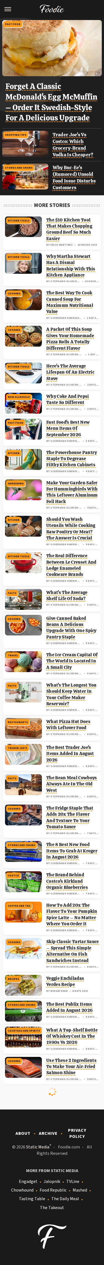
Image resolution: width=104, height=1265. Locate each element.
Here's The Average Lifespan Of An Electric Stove (70, 372)
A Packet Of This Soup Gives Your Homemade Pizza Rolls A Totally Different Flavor (70, 338)
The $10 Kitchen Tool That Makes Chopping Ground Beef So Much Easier (69, 229)
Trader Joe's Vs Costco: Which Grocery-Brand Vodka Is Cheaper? (73, 144)
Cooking (14, 293)
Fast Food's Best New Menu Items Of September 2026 (68, 428)
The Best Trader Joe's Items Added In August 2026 (70, 753)
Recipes (13, 979)
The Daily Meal (65, 1199)
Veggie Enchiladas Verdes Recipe (65, 981)
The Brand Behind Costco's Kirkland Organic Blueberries (67, 881)
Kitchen (13, 453)
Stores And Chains (18, 168)
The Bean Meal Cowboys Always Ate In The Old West (71, 784)
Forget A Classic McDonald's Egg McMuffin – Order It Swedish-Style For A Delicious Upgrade (51, 102)
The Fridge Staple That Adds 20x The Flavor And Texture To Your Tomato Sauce (69, 817)
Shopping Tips (15, 135)
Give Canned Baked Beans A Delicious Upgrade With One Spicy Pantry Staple (71, 627)
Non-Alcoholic (19, 397)
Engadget (28, 1181)
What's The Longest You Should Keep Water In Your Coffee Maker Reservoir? (71, 694)
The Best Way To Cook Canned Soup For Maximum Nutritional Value (69, 302)
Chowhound (22, 1190)
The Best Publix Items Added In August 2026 (69, 1007)
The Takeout (52, 1208)
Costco (13, 875)
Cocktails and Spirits (24, 1031)
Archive (48, 1133)
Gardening (16, 483)
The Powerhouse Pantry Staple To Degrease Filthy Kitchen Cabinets (71, 459)
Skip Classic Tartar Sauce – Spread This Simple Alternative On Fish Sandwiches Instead (72, 951)
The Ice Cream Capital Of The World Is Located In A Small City (72, 661)
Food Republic (53, 1190)
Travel (13, 655)
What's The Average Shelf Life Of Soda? (66, 595)
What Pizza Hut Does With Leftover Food (68, 725)
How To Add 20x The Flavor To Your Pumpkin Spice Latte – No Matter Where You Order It (71, 914)
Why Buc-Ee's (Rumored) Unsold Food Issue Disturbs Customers (74, 177)
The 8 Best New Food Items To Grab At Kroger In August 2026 (71, 851)
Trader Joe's (17, 748)
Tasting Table (32, 1199)
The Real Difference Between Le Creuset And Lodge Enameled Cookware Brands (71, 565)
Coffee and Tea (19, 906)
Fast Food (13, 24)
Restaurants (18, 722)
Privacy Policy (77, 1133)
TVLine (72, 1181)
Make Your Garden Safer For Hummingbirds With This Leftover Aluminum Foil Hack (72, 492)
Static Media (37, 1147)
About (23, 1133)
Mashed (80, 1190)
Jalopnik (52, 1181)
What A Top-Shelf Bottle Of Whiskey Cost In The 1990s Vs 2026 (72, 1036)
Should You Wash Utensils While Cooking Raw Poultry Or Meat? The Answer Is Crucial (70, 528)
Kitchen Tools (18, 221)
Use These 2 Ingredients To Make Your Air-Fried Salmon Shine (71, 1066)
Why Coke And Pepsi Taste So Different (67, 399)
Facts (12, 593)
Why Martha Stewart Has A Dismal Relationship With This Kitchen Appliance (70, 265)
